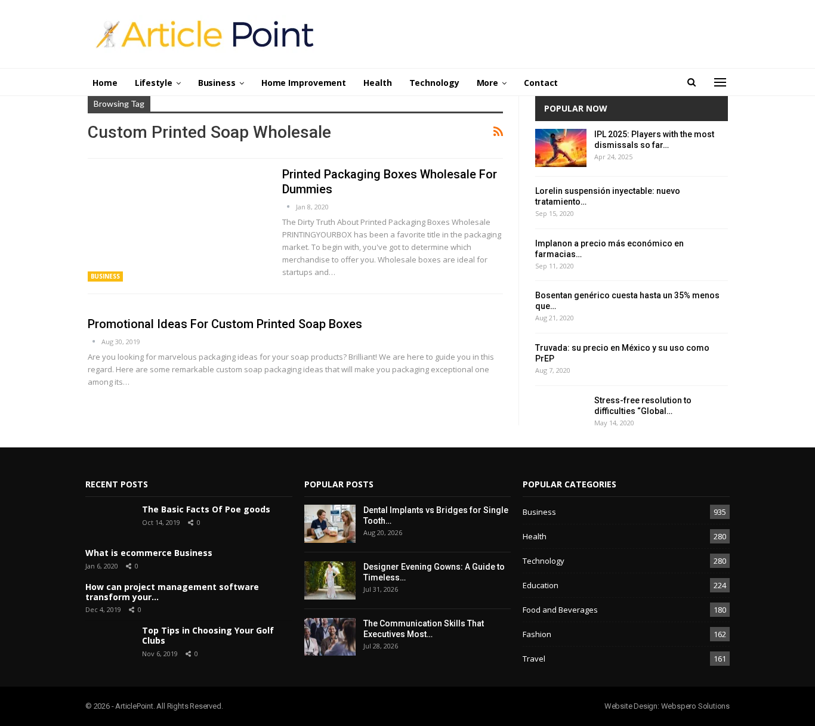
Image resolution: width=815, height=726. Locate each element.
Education (540, 585)
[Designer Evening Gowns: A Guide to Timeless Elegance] (330, 580)
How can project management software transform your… (172, 592)
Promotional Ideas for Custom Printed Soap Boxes (225, 324)
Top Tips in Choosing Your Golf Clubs (208, 635)
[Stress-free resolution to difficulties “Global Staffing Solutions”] (560, 414)
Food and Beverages (560, 609)
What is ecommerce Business (148, 552)
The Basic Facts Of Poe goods (206, 509)
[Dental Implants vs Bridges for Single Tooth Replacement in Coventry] (330, 524)
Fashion (537, 634)
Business (217, 82)
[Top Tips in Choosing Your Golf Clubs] (109, 642)
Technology (434, 82)
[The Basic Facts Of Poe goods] (109, 521)
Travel (534, 658)
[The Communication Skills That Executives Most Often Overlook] (330, 637)
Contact (541, 82)
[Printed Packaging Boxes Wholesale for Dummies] (177, 224)
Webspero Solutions (695, 706)
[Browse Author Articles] (289, 206)
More (488, 82)
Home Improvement (303, 82)
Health (377, 82)
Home (105, 82)
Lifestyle (153, 82)
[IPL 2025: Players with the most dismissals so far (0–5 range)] (560, 148)
